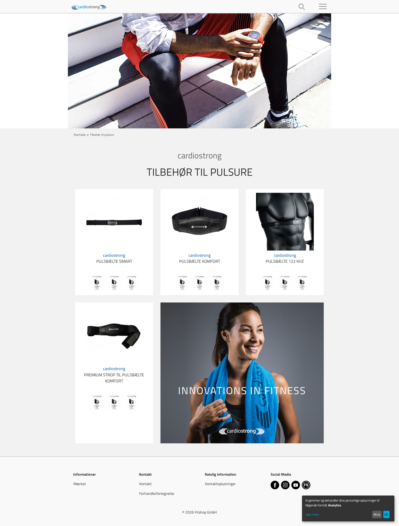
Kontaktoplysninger (220, 484)
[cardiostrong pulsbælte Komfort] (199, 221)
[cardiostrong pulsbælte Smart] (114, 221)
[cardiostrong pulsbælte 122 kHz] (285, 221)
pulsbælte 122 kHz (285, 258)
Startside (80, 134)
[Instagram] (285, 485)
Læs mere (312, 514)
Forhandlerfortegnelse (156, 493)
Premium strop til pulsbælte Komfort (114, 375)
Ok (386, 514)
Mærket (79, 484)
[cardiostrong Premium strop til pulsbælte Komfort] (114, 334)
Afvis (376, 514)
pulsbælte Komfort (199, 258)
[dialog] (348, 508)
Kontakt (145, 484)
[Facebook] (275, 485)
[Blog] (306, 485)
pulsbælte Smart (114, 258)
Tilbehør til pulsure (102, 134)
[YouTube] (296, 485)
